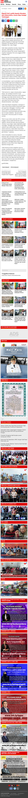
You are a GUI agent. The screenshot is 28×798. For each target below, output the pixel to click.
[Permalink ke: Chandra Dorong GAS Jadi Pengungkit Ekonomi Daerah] (20, 239)
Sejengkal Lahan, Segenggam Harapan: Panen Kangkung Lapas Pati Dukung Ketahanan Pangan (13, 431)
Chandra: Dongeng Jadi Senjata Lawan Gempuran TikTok (20, 231)
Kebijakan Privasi (4, 794)
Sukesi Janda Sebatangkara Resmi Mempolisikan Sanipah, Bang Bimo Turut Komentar (7, 202)
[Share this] (3, 21)
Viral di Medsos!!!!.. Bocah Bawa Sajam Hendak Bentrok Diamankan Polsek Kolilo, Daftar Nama (19, 185)
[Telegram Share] (11, 21)
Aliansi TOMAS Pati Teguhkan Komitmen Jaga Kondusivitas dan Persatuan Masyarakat (7, 292)
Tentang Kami (21, 793)
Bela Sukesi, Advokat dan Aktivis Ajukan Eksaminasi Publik (20, 210)
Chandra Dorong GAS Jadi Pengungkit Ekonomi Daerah (20, 246)
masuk (9, 275)
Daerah (6, 18)
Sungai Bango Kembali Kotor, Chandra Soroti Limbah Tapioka (7, 246)
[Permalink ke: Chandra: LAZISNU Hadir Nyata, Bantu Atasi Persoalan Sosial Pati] (8, 253)
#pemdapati (5, 167)
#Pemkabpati (14, 167)
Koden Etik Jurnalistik (5, 796)
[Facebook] (20, 9)
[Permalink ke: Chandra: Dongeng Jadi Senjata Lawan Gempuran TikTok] (20, 224)
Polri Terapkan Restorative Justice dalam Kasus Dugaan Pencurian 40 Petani (20, 173)
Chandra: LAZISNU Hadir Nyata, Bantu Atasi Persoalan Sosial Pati (7, 259)
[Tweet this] (5, 21)
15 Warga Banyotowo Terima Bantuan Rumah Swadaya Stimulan (20, 193)
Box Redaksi (13, 793)
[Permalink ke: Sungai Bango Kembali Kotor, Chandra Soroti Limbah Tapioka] (8, 239)
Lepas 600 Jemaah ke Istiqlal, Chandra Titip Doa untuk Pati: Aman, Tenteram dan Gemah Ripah (20, 260)
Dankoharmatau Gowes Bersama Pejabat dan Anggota (7, 172)
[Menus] (26, 1)
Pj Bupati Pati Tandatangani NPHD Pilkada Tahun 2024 (7, 184)
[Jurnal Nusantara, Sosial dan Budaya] (6, 1)
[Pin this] (8, 21)
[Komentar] (16, 21)
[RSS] (25, 9)
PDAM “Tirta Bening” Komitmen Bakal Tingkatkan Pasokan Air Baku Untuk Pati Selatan (7, 211)
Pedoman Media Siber (15, 794)
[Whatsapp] (14, 21)
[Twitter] (23, 9)
